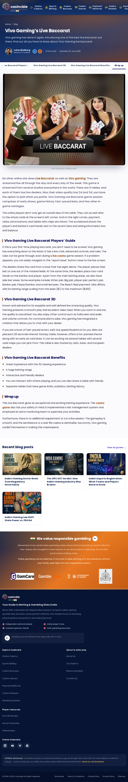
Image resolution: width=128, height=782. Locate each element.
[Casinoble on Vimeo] (20, 745)
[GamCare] (22, 576)
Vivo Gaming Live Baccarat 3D (49, 65)
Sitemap (121, 776)
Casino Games (9, 678)
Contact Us (71, 678)
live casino (59, 255)
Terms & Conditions (75, 776)
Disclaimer (59, 776)
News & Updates (74, 671)
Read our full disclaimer (93, 762)
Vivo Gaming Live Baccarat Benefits (90, 65)
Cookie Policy (93, 776)
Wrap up (119, 65)
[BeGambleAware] (50, 576)
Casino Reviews (10, 693)
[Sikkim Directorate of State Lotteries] (78, 576)
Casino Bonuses (10, 671)
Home (8, 24)
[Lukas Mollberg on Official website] (40, 51)
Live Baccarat (44, 178)
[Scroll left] (2, 66)
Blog (16, 24)
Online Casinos (10, 656)
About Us (70, 656)
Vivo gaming (77, 178)
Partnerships (8, 730)
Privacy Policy (108, 776)
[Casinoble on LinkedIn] (5, 745)
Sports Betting (9, 663)
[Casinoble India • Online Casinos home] (14, 6)
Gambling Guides (11, 700)
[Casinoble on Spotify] (27, 745)
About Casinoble (10, 723)
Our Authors (72, 663)
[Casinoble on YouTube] (12, 745)
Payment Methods (11, 685)
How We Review (10, 716)
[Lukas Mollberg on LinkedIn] (35, 51)
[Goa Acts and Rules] (105, 576)
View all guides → (116, 447)
